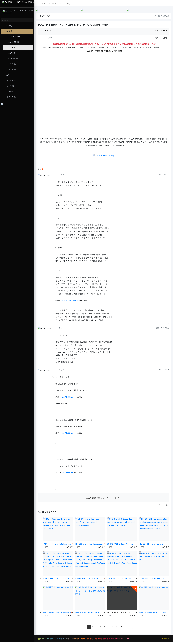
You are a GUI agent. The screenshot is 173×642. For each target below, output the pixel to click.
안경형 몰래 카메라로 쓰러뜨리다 (57, 612)
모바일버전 (166, 638)
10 (121, 627)
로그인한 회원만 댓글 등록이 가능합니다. (103, 498)
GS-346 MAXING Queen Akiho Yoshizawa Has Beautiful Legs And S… (121, 544)
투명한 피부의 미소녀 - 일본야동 (152, 612)
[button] (37, 3)
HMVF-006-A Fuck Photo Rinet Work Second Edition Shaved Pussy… (57, 544)
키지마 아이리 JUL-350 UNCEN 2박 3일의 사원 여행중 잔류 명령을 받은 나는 (89, 612)
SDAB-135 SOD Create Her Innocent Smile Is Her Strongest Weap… (121, 578)
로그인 (16, 11)
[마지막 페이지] (130, 627)
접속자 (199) (64, 3)
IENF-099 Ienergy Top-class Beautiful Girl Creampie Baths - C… (89, 544)
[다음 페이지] (126, 627)
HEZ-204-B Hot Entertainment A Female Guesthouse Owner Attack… (153, 544)
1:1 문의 (52, 3)
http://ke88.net (67, 397)
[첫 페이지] (76, 627)
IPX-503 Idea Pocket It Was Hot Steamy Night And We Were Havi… (89, 578)
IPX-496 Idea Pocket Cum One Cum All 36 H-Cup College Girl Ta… (57, 578)
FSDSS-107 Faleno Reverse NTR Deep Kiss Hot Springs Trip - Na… (153, 578)
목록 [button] (156, 38)
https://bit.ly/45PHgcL (70, 300)
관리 (165, 38)
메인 (43, 3)
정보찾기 (32, 11)
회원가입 (23, 11)
